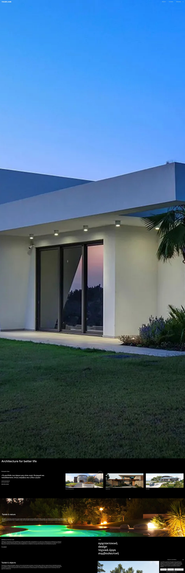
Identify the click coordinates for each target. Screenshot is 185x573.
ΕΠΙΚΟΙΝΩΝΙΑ (178, 1)
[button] (183, 559)
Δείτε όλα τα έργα (5, 484)
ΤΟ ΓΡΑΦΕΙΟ (171, 1)
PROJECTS (164, 1)
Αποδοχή (163, 569)
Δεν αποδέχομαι (170, 569)
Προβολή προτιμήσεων (179, 569)
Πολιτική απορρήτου (174, 571)
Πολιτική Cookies (168, 571)
